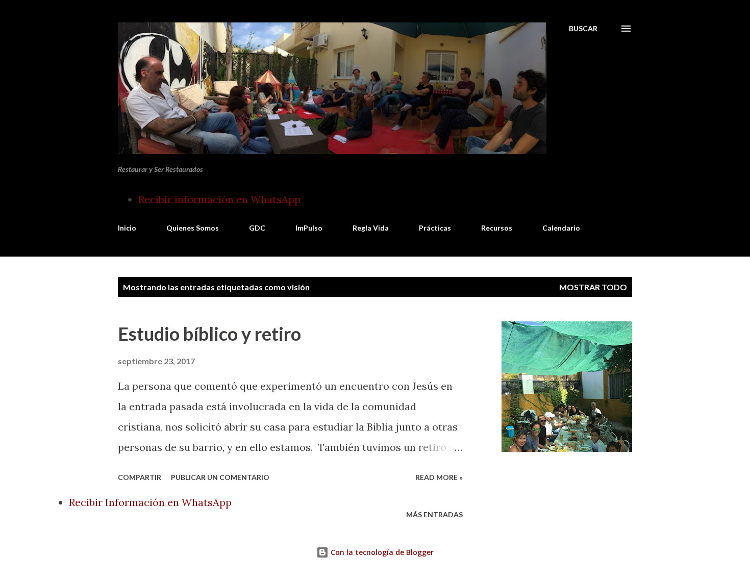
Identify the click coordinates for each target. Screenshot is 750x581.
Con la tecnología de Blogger (381, 552)
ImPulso (308, 227)
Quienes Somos (192, 227)
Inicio (127, 227)
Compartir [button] (139, 477)
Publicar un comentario (220, 477)
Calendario (561, 227)
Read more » (439, 477)
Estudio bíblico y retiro (209, 333)
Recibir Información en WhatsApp (150, 502)
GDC (257, 227)
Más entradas (434, 514)
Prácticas (435, 227)
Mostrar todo (593, 287)
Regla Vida (371, 227)
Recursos (496, 227)
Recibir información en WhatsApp (219, 199)
